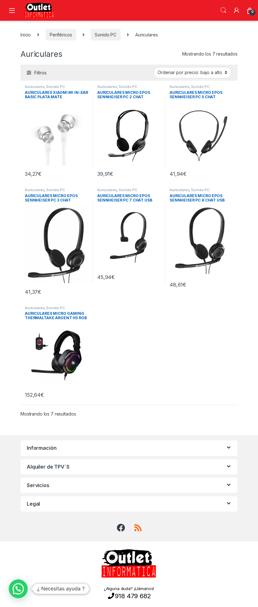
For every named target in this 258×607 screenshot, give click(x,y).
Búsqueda (223, 10)
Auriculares (34, 86)
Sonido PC (105, 34)
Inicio (25, 34)
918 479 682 (133, 596)
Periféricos (61, 34)
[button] (18, 588)
